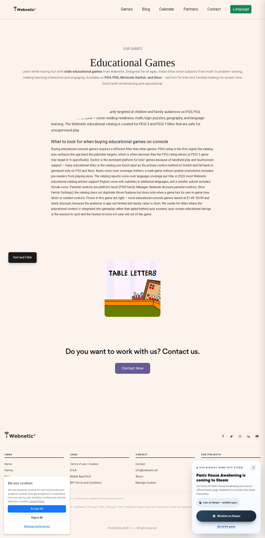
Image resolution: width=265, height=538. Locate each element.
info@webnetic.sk (147, 470)
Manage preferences (37, 526)
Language (241, 9)
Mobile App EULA (80, 476)
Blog (146, 9)
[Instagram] (239, 436)
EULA (73, 470)
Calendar (166, 9)
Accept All (37, 508)
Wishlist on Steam (228, 516)
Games (127, 9)
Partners (191, 9)
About (139, 476)
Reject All (37, 517)
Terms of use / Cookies (84, 464)
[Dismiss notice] (253, 468)
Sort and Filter (22, 257)
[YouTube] (257, 436)
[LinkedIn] (248, 436)
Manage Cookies (146, 482)
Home (8, 464)
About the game (226, 526)
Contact (214, 9)
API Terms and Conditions (86, 482)
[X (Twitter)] (231, 436)
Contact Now (132, 368)
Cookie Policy (36, 501)
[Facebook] (222, 436)
